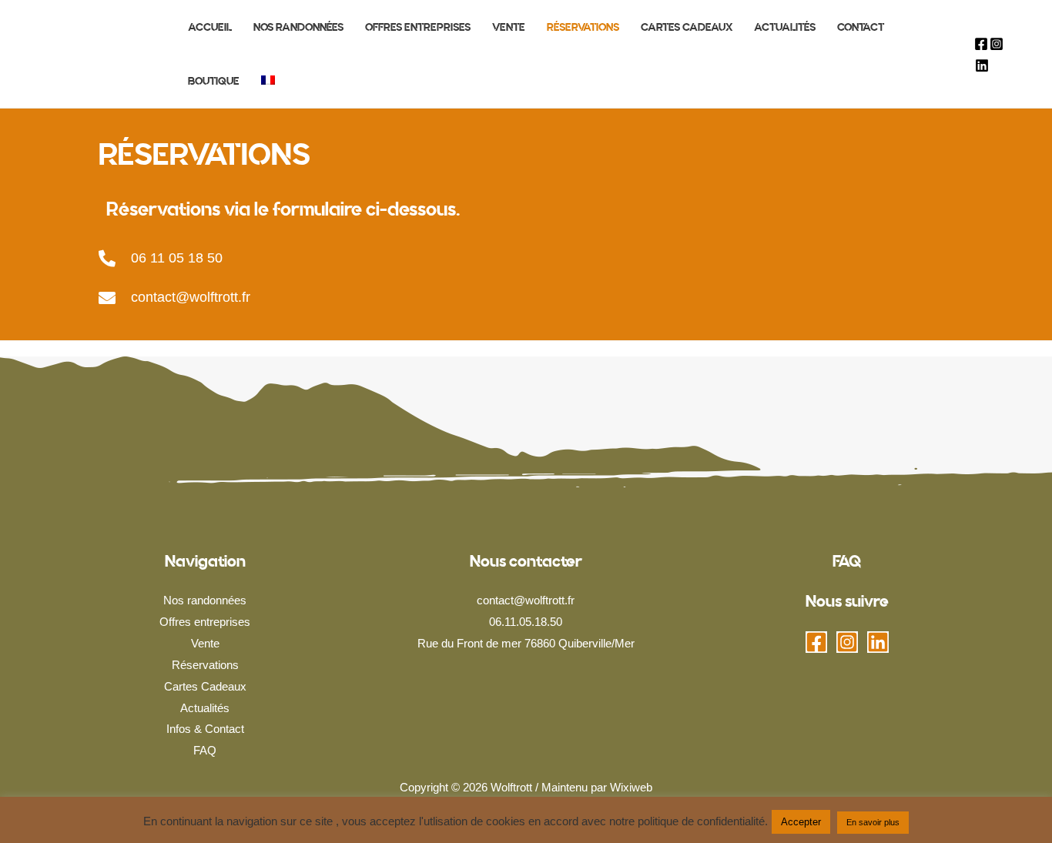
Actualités (204, 707)
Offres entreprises (204, 621)
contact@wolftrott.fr (190, 297)
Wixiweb (631, 787)
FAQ (204, 750)
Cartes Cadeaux (205, 686)
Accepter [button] (801, 822)
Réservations (205, 664)
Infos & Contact (205, 728)
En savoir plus (873, 822)
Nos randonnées (204, 600)
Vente (205, 643)
